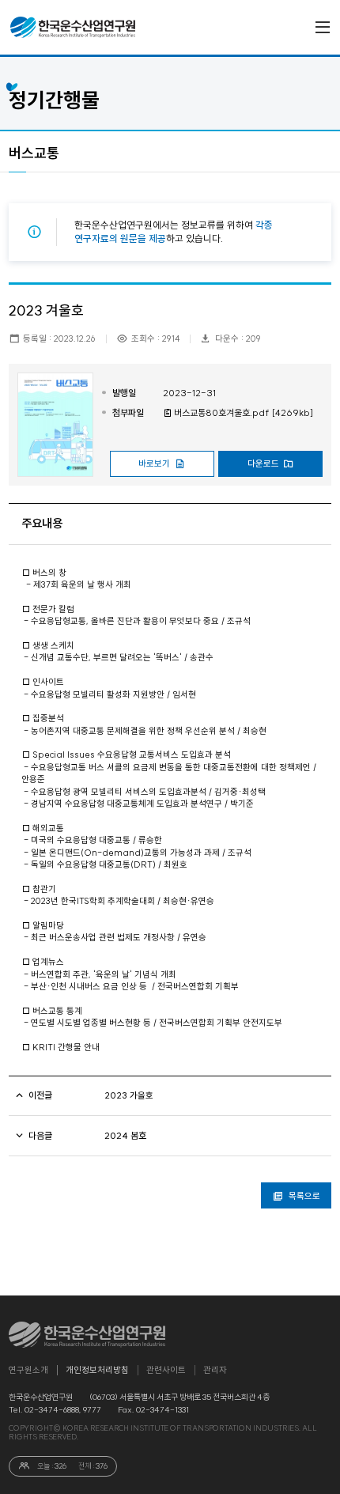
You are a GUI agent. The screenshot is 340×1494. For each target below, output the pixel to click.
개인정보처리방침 (97, 1369)
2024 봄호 (125, 1135)
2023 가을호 (128, 1096)
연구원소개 (28, 1369)
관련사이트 (166, 1369)
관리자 (215, 1369)
